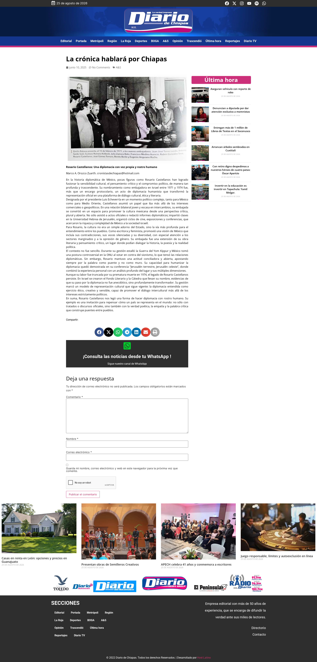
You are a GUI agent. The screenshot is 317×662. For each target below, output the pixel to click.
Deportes (141, 41)
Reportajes (232, 41)
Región (112, 41)
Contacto (259, 634)
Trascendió (194, 41)
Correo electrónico (79, 452)
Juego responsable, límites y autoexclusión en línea (277, 556)
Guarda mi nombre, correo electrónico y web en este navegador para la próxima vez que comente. (122, 469)
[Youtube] (249, 3)
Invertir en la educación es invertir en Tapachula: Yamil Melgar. (230, 189)
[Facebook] (227, 3)
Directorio (258, 628)
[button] (99, 332)
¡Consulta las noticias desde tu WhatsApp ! (127, 356)
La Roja (126, 41)
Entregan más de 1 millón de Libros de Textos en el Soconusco (230, 129)
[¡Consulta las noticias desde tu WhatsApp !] (127, 346)
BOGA (155, 41)
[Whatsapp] (264, 3)
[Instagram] (242, 3)
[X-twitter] (234, 3)
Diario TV (250, 41)
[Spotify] (257, 3)
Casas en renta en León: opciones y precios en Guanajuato (34, 560)
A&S (166, 41)
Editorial (66, 41)
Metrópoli (97, 41)
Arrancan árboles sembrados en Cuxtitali (231, 148)
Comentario (74, 397)
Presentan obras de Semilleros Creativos (110, 564)
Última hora (213, 41)
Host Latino (204, 657)
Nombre (72, 438)
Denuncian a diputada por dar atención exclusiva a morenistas (230, 109)
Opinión (178, 41)
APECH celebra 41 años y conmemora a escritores (196, 564)
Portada (81, 41)
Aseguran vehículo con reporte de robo (231, 90)
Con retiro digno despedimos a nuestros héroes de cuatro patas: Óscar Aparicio (230, 170)
